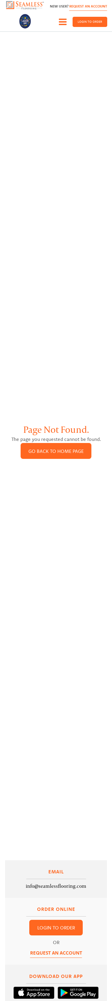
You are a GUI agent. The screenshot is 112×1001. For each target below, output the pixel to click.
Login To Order (90, 22)
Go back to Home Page (56, 451)
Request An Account (88, 6)
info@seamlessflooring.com (56, 886)
